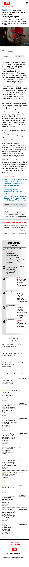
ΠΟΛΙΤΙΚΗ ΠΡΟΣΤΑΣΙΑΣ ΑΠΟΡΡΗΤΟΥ (18, 233)
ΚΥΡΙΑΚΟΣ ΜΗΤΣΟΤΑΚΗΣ (11, 214)
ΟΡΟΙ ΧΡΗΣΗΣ (6, 233)
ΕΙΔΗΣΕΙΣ (8, 6)
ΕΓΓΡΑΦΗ (23, 230)
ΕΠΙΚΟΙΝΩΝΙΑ (14, 545)
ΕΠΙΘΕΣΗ (22, 214)
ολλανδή (12, 216)
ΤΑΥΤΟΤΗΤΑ (14, 543)
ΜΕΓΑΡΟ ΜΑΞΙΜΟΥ (21, 216)
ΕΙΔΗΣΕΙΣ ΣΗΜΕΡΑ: (9, 176)
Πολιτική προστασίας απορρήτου (18, 557)
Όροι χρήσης (6, 557)
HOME (3, 6)
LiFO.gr (15, 204)
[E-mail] (22, 56)
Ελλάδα (12, 6)
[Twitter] (27, 44)
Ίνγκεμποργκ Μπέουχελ (18, 212)
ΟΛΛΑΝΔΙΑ (6, 216)
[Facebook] (25, 44)
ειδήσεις (23, 206)
